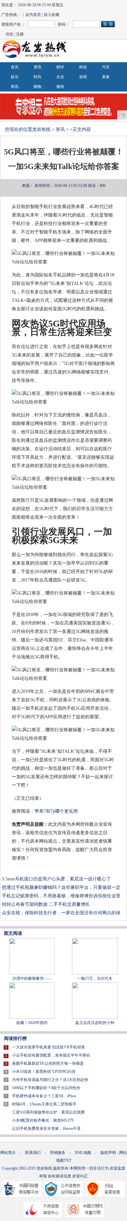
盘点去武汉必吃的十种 (94, 1022)
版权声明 (108, 1152)
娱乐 (15, 77)
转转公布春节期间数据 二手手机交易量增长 (46, 904)
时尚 (37, 77)
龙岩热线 (41, 129)
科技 (83, 67)
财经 (60, 67)
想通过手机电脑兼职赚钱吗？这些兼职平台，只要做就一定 (61, 887)
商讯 (15, 86)
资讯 (37, 67)
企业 (60, 77)
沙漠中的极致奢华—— (31, 978)
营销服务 (57, 1152)
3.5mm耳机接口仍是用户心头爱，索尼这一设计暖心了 (56, 879)
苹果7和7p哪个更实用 (56, 811)
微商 (60, 86)
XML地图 (83, 1152)
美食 (106, 77)
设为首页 (33, 14)
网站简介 (8, 1152)
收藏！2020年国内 (32, 1022)
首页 (15, 67)
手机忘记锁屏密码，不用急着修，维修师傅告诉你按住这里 (61, 895)
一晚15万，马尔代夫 (94, 978)
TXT (67, 1160)
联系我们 (33, 1152)
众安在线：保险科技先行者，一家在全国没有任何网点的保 (61, 912)
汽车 (106, 67)
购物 (37, 86)
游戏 (83, 77)
